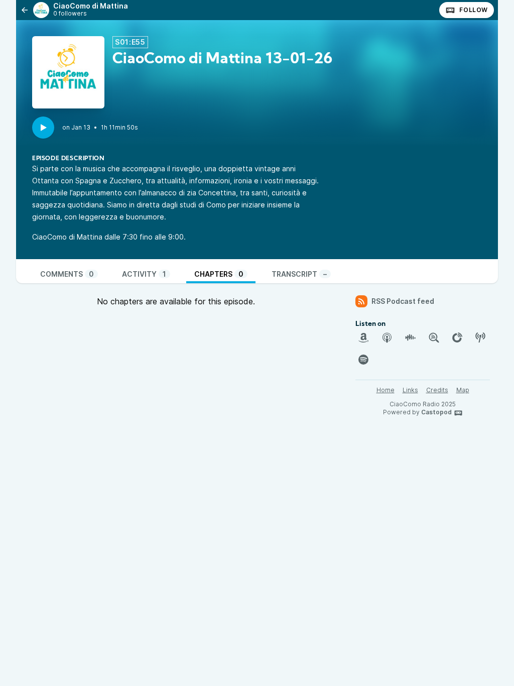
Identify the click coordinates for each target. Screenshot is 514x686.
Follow (473, 10)
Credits (437, 390)
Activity (144, 274)
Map (462, 390)
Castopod (436, 412)
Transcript (299, 274)
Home (385, 390)
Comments (67, 274)
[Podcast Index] (480, 337)
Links (410, 390)
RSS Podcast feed (402, 301)
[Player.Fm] (457, 337)
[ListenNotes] (434, 337)
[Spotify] (363, 360)
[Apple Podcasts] (387, 337)
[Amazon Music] (363, 337)
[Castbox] (410, 337)
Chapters (218, 274)
